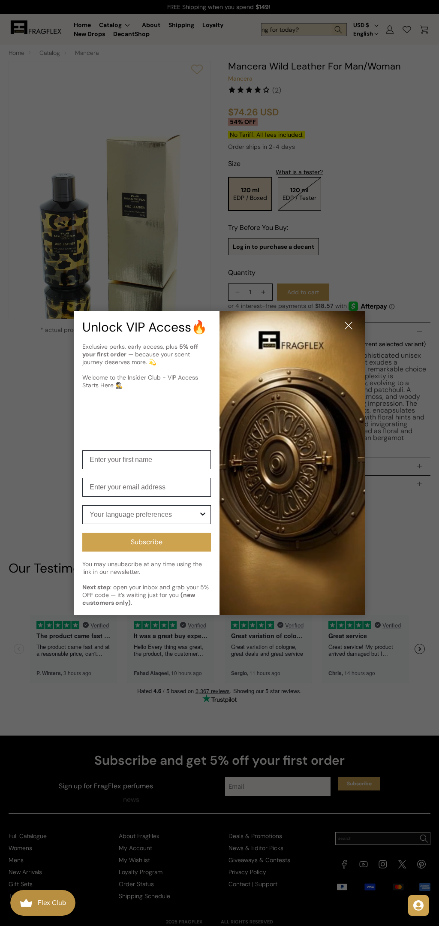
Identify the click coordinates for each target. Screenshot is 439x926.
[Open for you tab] (418, 905)
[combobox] (144, 515)
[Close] (348, 326)
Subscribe (146, 541)
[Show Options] (202, 515)
